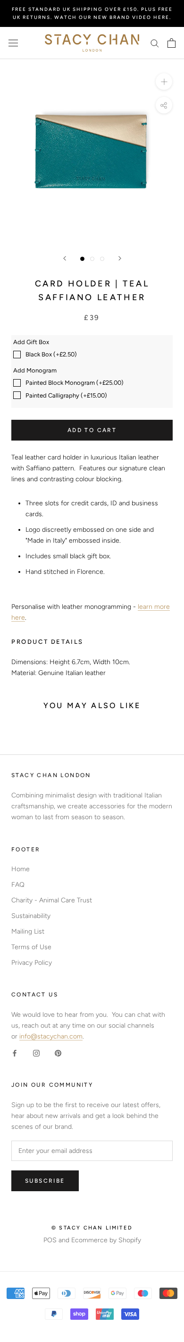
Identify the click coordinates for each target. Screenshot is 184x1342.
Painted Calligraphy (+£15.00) (66, 395)
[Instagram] (36, 1052)
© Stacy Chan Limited (92, 1228)
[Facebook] (14, 1052)
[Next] (119, 258)
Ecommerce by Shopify (106, 1240)
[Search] (155, 43)
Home (20, 869)
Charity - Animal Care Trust (51, 900)
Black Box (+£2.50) (51, 354)
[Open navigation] (13, 43)
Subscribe (45, 1180)
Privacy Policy (31, 963)
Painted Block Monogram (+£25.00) (74, 382)
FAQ (18, 885)
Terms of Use (31, 947)
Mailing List (27, 931)
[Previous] (64, 258)
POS (50, 1240)
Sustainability (30, 916)
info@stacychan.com (51, 1036)
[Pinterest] (58, 1052)
